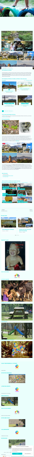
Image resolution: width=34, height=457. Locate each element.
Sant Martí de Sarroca (4, 210)
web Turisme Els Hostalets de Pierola (8, 175)
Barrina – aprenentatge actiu (24, 88)
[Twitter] (30, 7)
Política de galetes (22, 455)
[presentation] (8, 222)
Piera (20, 182)
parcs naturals (6, 103)
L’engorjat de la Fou (21, 195)
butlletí (23, 7)
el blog (5, 452)
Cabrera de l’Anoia (5, 193)
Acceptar (17, 453)
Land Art (13, 103)
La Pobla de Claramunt (24, 182)
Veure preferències (28, 453)
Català (5, 456)
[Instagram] (31, 7)
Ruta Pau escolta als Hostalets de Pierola (9, 189)
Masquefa (17, 182)
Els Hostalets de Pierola (29, 80)
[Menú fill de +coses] (20, 7)
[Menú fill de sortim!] (17, 7)
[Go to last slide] (2, 226)
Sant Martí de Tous (20, 194)
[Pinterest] (28, 9)
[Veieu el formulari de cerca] (26, 8)
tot (24, 80)
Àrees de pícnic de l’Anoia (9, 91)
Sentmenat (31, 210)
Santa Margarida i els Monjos (8, 229)
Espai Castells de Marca (22, 202)
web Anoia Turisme (5, 176)
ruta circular (10, 103)
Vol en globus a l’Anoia (7, 202)
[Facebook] (28, 7)
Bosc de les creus (9, 104)
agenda (12, 7)
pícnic (9, 89)
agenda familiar (5, 116)
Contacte (7, 452)
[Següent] (31, 226)
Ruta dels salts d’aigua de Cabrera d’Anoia (9, 195)
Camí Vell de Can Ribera (25, 104)
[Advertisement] (17, 25)
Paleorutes (17, 140)
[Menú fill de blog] (14, 7)
